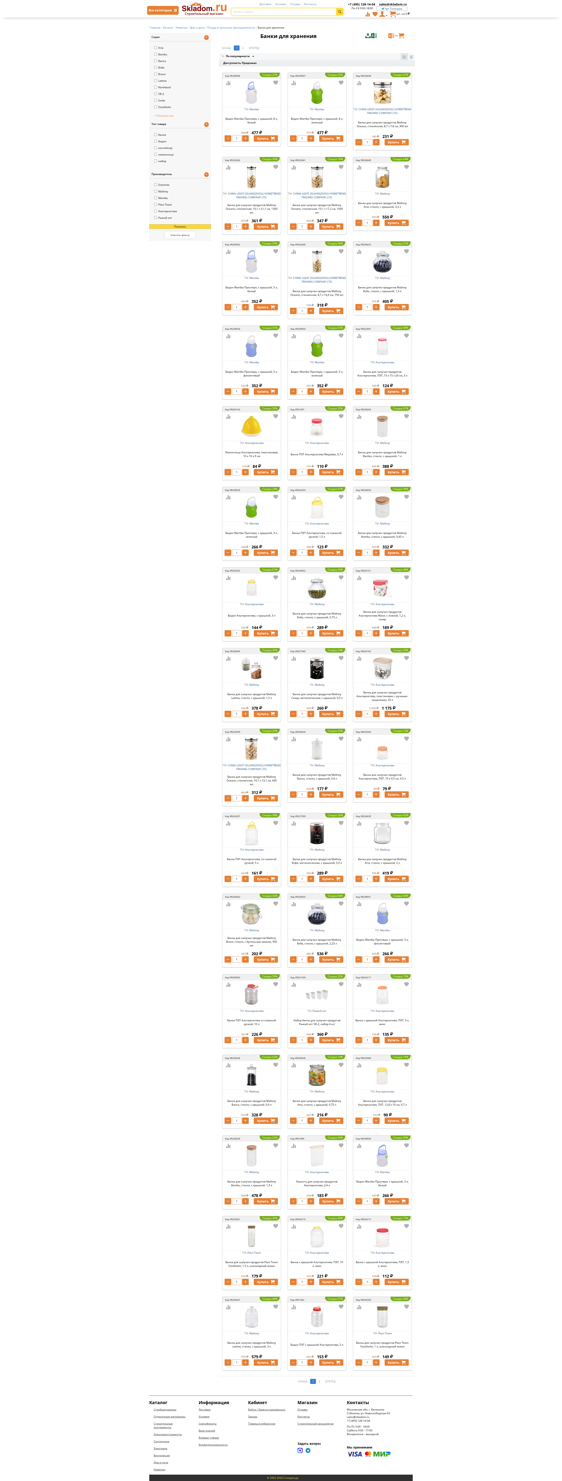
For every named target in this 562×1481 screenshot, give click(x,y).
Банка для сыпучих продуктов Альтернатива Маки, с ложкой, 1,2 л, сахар (382, 615)
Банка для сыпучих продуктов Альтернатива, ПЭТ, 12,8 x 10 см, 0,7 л (382, 1103)
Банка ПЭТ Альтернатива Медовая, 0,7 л (317, 454)
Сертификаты (207, 1423)
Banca (162, 61)
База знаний (207, 1430)
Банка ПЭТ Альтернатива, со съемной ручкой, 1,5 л (317, 535)
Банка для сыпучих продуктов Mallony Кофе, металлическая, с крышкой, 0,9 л (317, 861)
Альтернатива (167, 211)
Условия (280, 4)
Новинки (159, 1469)
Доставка (265, 4)
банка (162, 135)
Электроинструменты (168, 1434)
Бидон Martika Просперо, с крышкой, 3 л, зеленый (251, 535)
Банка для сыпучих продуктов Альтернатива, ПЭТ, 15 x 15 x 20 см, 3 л (382, 373)
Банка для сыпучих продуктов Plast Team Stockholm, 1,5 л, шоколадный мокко (251, 1264)
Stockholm (164, 107)
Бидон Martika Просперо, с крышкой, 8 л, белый (251, 120)
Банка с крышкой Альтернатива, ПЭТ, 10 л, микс (317, 1264)
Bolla (161, 67)
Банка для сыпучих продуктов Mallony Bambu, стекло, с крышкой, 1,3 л (251, 1183)
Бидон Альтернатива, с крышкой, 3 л (252, 615)
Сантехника (161, 1441)
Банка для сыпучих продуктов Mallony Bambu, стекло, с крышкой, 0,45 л (382, 535)
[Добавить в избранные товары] (276, 82)
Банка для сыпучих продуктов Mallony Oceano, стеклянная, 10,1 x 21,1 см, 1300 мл (251, 208)
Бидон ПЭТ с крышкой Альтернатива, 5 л (316, 1345)
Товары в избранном (261, 1423)
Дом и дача (161, 1462)
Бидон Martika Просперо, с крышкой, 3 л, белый (382, 1183)
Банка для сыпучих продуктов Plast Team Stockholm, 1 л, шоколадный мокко (382, 1344)
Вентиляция (162, 1455)
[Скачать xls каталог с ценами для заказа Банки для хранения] (376, 36)
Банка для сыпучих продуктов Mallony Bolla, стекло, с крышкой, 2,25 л (317, 941)
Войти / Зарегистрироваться (266, 1409)
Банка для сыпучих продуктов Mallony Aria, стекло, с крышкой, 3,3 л (382, 205)
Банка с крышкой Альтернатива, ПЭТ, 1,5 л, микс (382, 1264)
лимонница (166, 154)
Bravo (162, 74)
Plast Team (165, 204)
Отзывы (295, 4)
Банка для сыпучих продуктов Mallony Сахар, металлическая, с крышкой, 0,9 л (317, 696)
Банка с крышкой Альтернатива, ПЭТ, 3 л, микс (382, 1022)
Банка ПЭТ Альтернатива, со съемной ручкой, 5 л (251, 861)
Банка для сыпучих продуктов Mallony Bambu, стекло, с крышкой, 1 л (382, 454)
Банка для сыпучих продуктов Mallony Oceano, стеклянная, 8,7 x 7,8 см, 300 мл (382, 124)
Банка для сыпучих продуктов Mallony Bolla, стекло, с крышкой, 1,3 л (382, 289)
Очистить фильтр (180, 235)
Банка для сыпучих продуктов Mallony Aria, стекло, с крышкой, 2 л (382, 861)
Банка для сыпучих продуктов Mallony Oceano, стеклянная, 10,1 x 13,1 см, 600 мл (252, 780)
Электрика (160, 1448)
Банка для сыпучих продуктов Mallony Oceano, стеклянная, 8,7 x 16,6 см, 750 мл (316, 293)
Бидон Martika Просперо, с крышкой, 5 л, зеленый (317, 373)
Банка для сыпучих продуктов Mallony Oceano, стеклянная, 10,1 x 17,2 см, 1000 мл (317, 208)
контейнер (165, 148)
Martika (163, 198)
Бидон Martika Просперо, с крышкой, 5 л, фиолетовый (251, 373)
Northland (164, 87)
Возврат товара (209, 1437)
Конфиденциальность (213, 1445)
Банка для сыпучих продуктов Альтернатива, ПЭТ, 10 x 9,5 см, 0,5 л (382, 776)
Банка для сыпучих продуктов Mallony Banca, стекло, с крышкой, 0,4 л (317, 776)
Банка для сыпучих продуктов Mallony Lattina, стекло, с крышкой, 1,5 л (251, 696)
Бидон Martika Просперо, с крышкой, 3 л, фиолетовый (382, 941)
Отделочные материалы (169, 1416)
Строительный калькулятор (315, 1423)
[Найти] (339, 11)
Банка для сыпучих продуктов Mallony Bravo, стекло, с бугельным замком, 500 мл (251, 941)
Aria (160, 48)
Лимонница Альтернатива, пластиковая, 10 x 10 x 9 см (251, 454)
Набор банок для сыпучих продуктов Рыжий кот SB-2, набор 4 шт (317, 1022)
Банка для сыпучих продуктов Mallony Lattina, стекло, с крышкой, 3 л (251, 1344)
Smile (161, 100)
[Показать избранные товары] (375, 14)
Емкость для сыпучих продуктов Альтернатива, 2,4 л (316, 1183)
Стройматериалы (165, 1409)
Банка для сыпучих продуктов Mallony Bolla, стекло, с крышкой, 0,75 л (317, 615)
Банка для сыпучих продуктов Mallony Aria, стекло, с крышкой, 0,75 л (317, 1103)
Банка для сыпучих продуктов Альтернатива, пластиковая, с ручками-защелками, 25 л (382, 696)
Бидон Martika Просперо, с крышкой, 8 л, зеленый (317, 120)
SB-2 (161, 94)
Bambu (162, 54)
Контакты (310, 4)
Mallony (163, 191)
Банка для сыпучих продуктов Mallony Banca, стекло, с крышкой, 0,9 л (251, 1103)
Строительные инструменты (163, 1425)
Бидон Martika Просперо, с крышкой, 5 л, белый (251, 289)
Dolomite (163, 185)
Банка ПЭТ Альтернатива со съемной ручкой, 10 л (251, 1022)
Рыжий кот (165, 218)
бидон (162, 141)
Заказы (252, 1416)
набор (162, 161)
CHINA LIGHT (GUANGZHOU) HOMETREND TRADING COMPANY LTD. (384, 111)
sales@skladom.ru (393, 4)
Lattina (162, 81)
